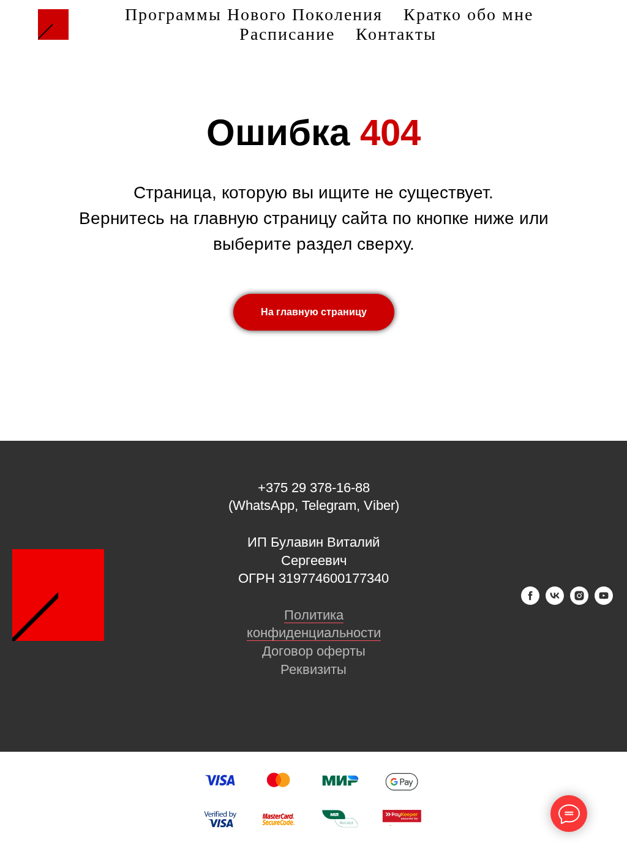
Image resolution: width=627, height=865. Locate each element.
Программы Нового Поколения (254, 14)
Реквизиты (313, 669)
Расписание (287, 33)
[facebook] (530, 601)
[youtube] (604, 601)
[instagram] (579, 601)
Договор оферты (314, 651)
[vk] (555, 601)
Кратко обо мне (468, 14)
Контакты (396, 33)
